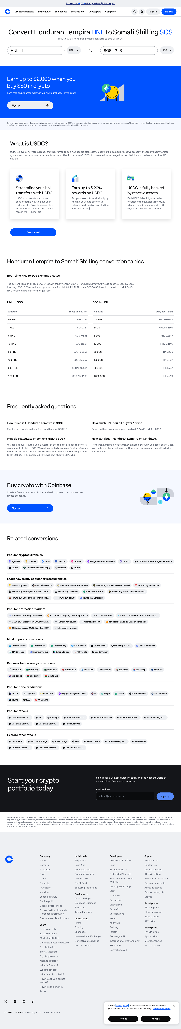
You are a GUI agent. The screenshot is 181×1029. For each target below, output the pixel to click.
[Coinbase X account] (6, 1002)
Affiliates (45, 869)
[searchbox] (74, 50)
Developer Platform (121, 860)
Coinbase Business (85, 903)
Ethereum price (153, 912)
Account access (153, 887)
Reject (123, 1018)
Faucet (113, 931)
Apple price (151, 936)
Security (44, 883)
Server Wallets (118, 869)
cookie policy (122, 1005)
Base (112, 865)
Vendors (44, 892)
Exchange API (117, 936)
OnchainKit (116, 904)
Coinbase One (82, 869)
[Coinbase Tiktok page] (33, 1002)
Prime (78, 922)
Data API (114, 909)
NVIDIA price (152, 931)
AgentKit (115, 922)
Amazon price (152, 945)
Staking (79, 927)
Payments (80, 907)
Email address (103, 789)
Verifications (117, 913)
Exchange (80, 931)
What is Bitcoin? (49, 965)
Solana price (152, 916)
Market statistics (49, 938)
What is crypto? (48, 969)
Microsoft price (153, 940)
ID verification (153, 874)
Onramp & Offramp (120, 886)
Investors (45, 887)
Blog (42, 874)
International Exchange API (125, 940)
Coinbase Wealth (84, 874)
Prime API (115, 945)
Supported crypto (154, 892)
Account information (156, 878)
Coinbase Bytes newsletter (55, 942)
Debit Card (81, 883)
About (43, 860)
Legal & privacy (48, 896)
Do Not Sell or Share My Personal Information (53, 912)
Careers (44, 865)
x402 (112, 891)
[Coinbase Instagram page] (24, 1002)
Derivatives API (118, 950)
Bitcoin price (152, 907)
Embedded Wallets (120, 874)
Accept (156, 1018)
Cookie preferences (51, 905)
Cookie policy (47, 901)
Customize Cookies (161, 1008)
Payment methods (155, 883)
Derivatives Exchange (87, 940)
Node (113, 918)
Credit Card (81, 878)
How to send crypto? (51, 986)
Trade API (115, 895)
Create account (153, 869)
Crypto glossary (49, 956)
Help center (151, 860)
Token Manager (83, 912)
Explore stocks (48, 933)
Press (43, 878)
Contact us (151, 865)
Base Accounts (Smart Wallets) (122, 880)
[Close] (173, 1006)
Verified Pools (83, 945)
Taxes (43, 991)
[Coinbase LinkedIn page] (15, 1002)
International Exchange (88, 936)
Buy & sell (80, 860)
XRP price (150, 921)
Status (148, 896)
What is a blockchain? (52, 974)
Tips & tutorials (48, 951)
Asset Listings (83, 898)
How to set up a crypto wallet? (52, 980)
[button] (44, 11)
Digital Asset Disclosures (54, 918)
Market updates (49, 960)
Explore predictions (86, 887)
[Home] (8, 11)
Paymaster (116, 900)
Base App (80, 865)
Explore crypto (48, 929)
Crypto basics (47, 947)
